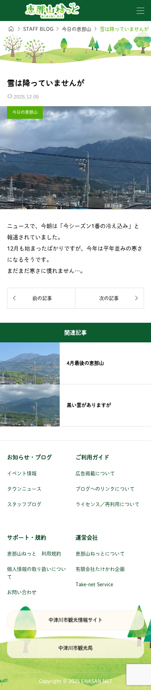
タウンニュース (24, 488)
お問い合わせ (22, 592)
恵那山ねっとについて (100, 553)
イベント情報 (22, 473)
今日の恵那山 (25, 112)
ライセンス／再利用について (107, 504)
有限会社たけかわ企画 (100, 569)
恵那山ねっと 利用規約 (34, 553)
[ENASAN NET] (52, 10)
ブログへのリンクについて (105, 488)
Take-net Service (94, 584)
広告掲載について (95, 473)
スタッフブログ (24, 504)
